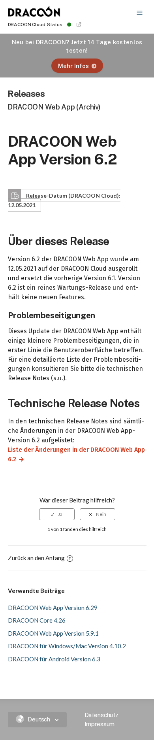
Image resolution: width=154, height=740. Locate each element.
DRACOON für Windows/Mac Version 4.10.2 (67, 645)
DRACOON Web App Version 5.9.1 (53, 633)
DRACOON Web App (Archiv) (54, 107)
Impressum (100, 724)
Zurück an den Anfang (36, 557)
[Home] (34, 14)
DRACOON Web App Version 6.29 (53, 607)
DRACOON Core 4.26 (37, 620)
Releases (26, 93)
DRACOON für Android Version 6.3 (54, 659)
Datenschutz (101, 715)
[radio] (57, 514)
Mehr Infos (73, 65)
